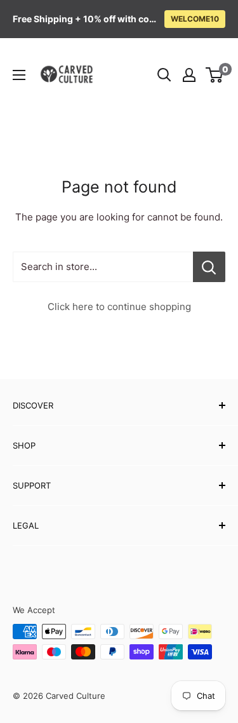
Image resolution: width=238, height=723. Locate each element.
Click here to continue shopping (119, 307)
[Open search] (164, 75)
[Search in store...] (209, 267)
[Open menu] (19, 75)
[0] (215, 75)
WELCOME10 (195, 19)
